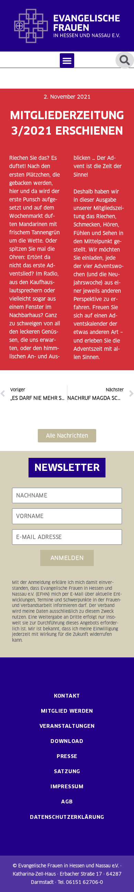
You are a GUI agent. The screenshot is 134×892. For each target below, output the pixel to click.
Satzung (67, 771)
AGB (66, 801)
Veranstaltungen (67, 726)
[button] (67, 60)
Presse (67, 756)
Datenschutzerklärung (67, 817)
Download (67, 741)
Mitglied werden (67, 711)
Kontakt (67, 696)
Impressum (67, 786)
